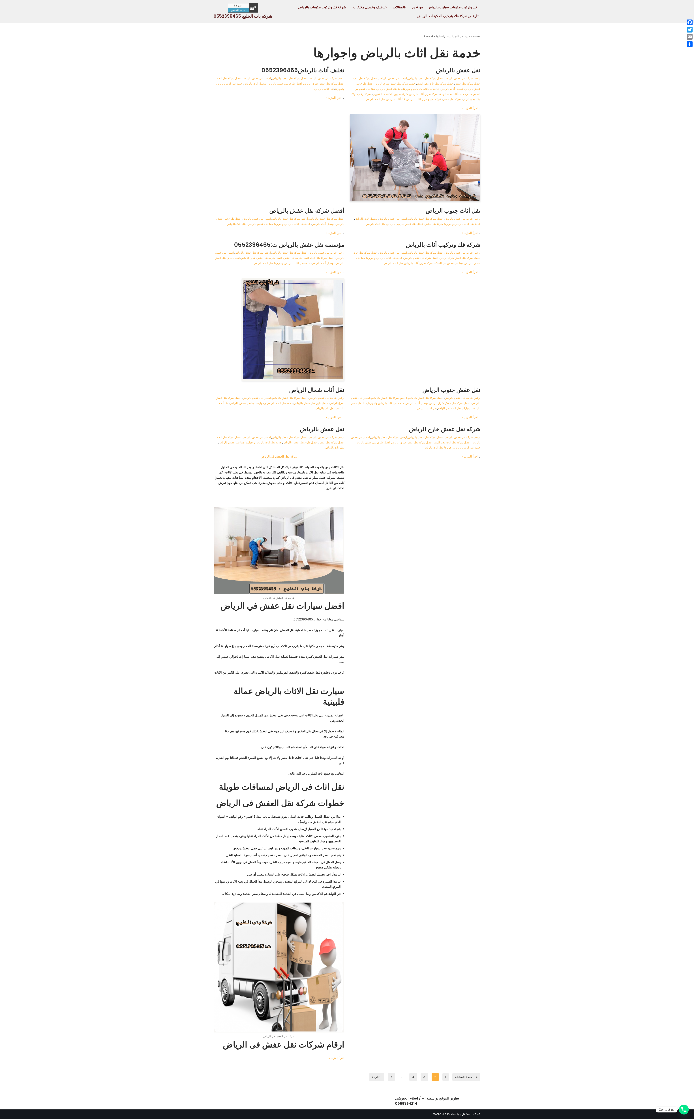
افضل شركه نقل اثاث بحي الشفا (435, 83)
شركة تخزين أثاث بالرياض (423, 94)
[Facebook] (689, 22)
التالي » (376, 1077)
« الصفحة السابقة (466, 1077)
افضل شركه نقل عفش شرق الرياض (394, 83)
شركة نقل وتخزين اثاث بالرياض (424, 99)
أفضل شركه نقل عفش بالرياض (306, 210)
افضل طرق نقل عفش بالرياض (284, 83)
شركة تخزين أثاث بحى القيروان (390, 94)
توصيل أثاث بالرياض (451, 89)
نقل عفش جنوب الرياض (451, 390)
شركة (279, 456)
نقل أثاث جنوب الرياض (453, 210)
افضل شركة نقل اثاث (365, 78)
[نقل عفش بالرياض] (415, 157)
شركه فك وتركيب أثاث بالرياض (443, 245)
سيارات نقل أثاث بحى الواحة (456, 94)
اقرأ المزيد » (470, 108)
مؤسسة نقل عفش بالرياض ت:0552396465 (289, 245)
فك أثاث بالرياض (395, 99)
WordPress (441, 1114)
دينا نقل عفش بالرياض (389, 89)
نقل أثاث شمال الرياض (316, 390)
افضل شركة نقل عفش (467, 83)
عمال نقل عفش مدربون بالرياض (404, 224)
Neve (476, 1114)
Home (476, 36)
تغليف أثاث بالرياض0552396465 (302, 70)
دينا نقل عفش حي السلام (448, 263)
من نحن (417, 7)
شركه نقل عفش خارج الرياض (444, 429)
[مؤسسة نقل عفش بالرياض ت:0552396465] (279, 329)
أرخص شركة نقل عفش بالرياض (462, 78)
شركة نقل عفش (452, 99)
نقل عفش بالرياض (458, 70)
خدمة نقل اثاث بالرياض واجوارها (453, 36)
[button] (478, 7)
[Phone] (684, 1109)
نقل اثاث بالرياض (375, 99)
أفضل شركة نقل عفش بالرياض (425, 78)
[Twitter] (689, 29)
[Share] (689, 44)
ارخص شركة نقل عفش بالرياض (253, 253)
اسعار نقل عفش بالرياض (393, 78)
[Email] (689, 36)
